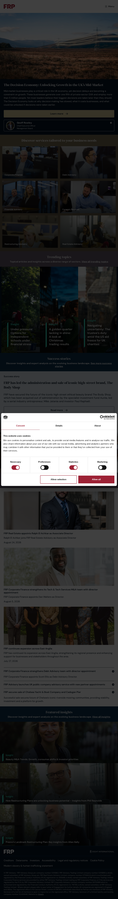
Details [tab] (59, 425)
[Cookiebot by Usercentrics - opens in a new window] (102, 417)
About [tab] (97, 425)
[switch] (44, 467)
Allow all (96, 479)
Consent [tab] (20, 425)
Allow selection (58, 479)
